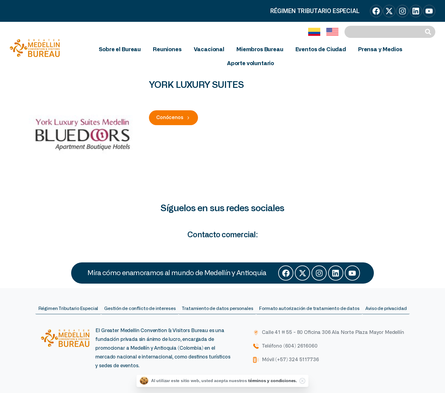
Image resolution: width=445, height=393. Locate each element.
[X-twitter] (302, 273)
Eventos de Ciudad (320, 49)
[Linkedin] (335, 273)
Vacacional (209, 49)
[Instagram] (319, 273)
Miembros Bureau (259, 49)
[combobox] (383, 32)
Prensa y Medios (380, 49)
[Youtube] (352, 273)
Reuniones (167, 49)
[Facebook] (285, 273)
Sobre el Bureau (120, 49)
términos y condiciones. (272, 380)
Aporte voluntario (250, 63)
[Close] (302, 381)
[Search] (429, 32)
